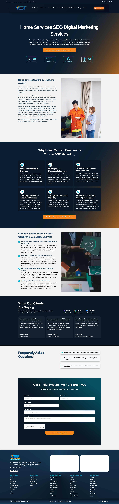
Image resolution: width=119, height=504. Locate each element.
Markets (42, 8)
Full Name (62, 395)
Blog (79, 8)
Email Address (27, 402)
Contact (85, 8)
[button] (80, 352)
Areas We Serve (52, 8)
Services (34, 8)
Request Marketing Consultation (59, 433)
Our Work (62, 8)
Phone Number (27, 409)
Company (26, 395)
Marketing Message (28, 416)
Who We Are (71, 8)
